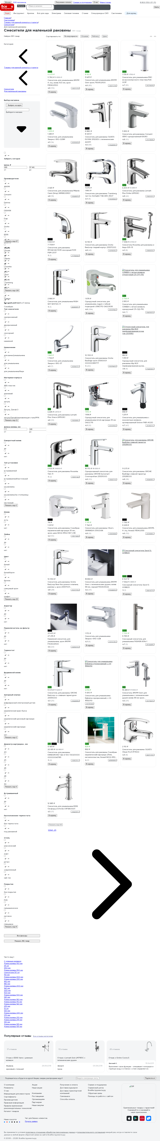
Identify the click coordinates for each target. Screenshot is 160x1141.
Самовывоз (65, 1096)
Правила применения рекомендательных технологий (18, 1107)
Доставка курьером (69, 1088)
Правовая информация (14, 1103)
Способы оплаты (67, 1099)
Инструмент (19, 13)
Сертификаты (10, 1097)
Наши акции (37, 1088)
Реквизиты (8, 1088)
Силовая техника (71, 13)
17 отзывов (12, 1049)
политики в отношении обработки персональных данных (50, 1132)
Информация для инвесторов (17, 1094)
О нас (6, 1091)
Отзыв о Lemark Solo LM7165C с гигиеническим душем (71, 1059)
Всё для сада (43, 13)
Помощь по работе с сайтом (100, 1096)
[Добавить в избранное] (79, 42)
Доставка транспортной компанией (71, 1092)
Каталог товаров (11, 1111)
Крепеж (30, 13)
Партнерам (37, 1102)
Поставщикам (38, 1096)
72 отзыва (62, 1049)
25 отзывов (115, 1049)
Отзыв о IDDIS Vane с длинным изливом (19, 1059)
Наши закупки (38, 1105)
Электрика (56, 13)
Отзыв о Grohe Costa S (119, 1058)
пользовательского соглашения (91, 1132)
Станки (85, 13)
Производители (11, 1100)
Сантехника (116, 13)
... (53, 830)
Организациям (38, 1099)
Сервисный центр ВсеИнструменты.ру (97, 1089)
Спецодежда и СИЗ (99, 13)
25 (55, 830)
